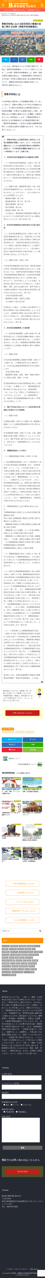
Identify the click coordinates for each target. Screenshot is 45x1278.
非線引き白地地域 (17, 972)
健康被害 (27, 949)
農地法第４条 (32, 963)
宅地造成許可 (38, 952)
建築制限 (24, 955)
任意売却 (20, 949)
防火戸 (27, 969)
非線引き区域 (6, 972)
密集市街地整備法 (9, 732)
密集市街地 (21, 732)
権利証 (12, 957)
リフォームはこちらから (25, 902)
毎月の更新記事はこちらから (24, 883)
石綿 (29, 960)
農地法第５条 (6, 966)
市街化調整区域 (15, 955)
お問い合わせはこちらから (22, 713)
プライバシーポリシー (21, 1269)
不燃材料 (5, 949)
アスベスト (5, 946)
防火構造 (33, 969)
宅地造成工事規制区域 (25, 952)
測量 (16, 957)
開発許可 (13, 969)
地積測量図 (5, 952)
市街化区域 (5, 955)
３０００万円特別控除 (9, 975)
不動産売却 (14, 946)
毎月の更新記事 (8, 729)
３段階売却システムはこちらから (23, 911)
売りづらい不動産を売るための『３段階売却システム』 (23, 10)
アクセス (10, 1269)
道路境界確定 (23, 966)
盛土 (24, 960)
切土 (33, 949)
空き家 (13, 963)
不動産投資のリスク (34, 946)
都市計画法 (5, 969)
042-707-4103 (22, 1171)
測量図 (22, 957)
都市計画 (31, 966)
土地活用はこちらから (25, 892)
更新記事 (31, 732)
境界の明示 (14, 952)
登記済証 (18, 960)
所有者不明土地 (33, 955)
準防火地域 (29, 957)
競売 (18, 963)
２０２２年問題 (29, 972)
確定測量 (34, 960)
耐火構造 (23, 963)
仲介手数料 (13, 949)
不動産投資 (22, 946)
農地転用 (14, 966)
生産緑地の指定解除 (8, 960)
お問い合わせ (34, 1269)
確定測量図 (5, 963)
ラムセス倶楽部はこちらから (24, 920)
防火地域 (20, 969)
